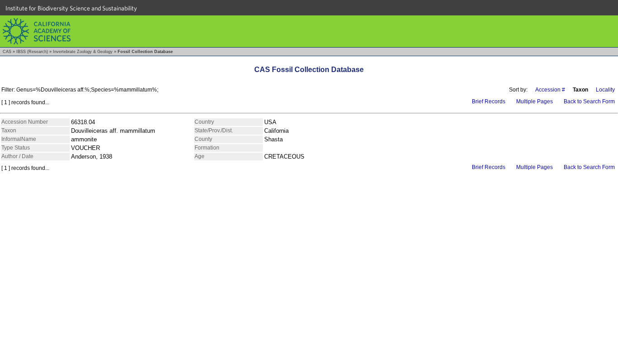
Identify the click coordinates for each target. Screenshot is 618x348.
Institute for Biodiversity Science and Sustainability (71, 8)
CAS (7, 51)
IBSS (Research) (32, 51)
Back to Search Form (589, 101)
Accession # (550, 90)
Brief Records (488, 101)
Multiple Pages (534, 101)
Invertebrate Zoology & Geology (83, 51)
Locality (605, 90)
